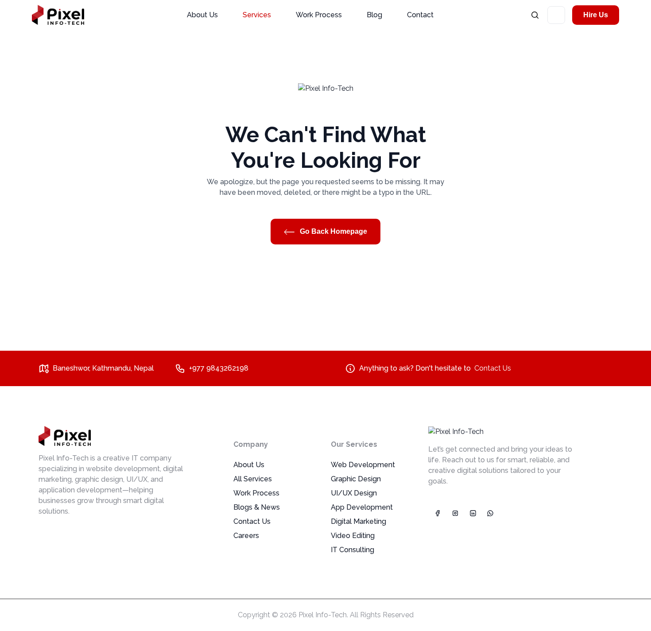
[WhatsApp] (490, 513)
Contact (420, 15)
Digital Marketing (358, 521)
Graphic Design (356, 479)
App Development (362, 507)
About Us (202, 15)
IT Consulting (352, 550)
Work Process (319, 15)
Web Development (363, 465)
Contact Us (492, 368)
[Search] (535, 14)
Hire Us (595, 15)
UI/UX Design (354, 493)
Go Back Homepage (332, 231)
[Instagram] (455, 513)
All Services (252, 479)
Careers (246, 535)
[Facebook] (437, 513)
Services (257, 15)
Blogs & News (256, 507)
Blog (374, 15)
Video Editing (353, 535)
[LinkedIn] (472, 513)
